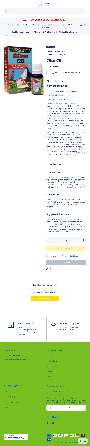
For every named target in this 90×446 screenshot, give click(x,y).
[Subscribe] (83, 408)
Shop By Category (10, 397)
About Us (49, 371)
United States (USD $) (14, 438)
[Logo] (45, 4)
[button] (85, 4)
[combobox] (45, 11)
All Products (8, 392)
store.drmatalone (68, 442)
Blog (5, 412)
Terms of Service (52, 356)
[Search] (6, 11)
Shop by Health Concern (13, 402)
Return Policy (51, 366)
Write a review (45, 299)
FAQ (48, 377)
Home (5, 35)
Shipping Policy (52, 361)
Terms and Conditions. (70, 256)
